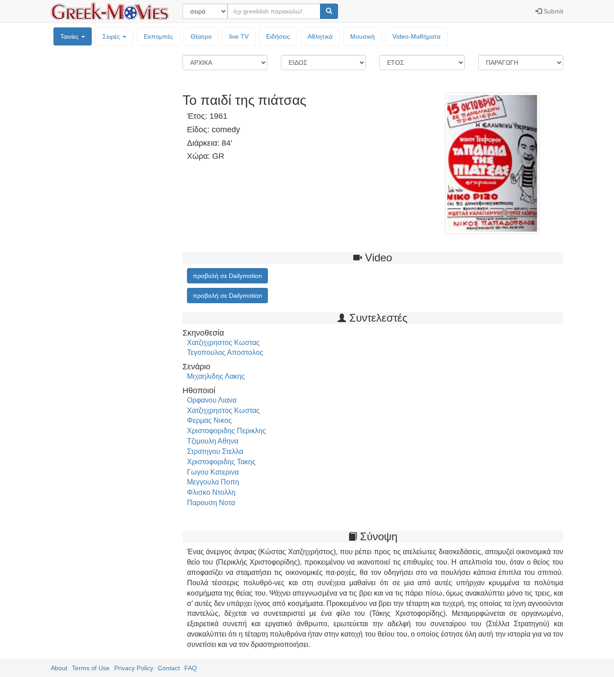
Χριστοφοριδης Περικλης (226, 431)
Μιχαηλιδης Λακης (216, 376)
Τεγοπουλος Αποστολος (225, 352)
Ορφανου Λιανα (211, 400)
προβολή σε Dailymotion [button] (227, 275)
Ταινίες (70, 36)
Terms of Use (91, 668)
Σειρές (112, 36)
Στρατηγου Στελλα (215, 451)
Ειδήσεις (278, 36)
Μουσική (362, 36)
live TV (239, 36)
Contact (169, 668)
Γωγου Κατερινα (213, 472)
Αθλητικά (320, 36)
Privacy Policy (133, 668)
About (59, 668)
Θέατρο (201, 36)
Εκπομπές (158, 36)
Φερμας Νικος (209, 420)
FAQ (190, 668)
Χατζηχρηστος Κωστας (223, 342)
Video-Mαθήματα (416, 36)
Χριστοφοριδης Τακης (221, 462)
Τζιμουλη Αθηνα (212, 441)
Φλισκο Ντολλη (211, 492)
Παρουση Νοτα (211, 503)
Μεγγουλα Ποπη (213, 482)
